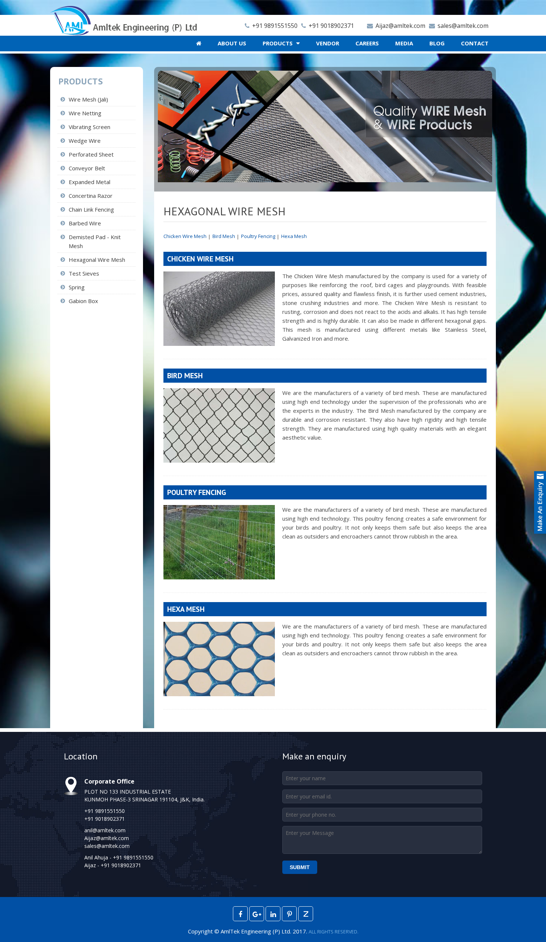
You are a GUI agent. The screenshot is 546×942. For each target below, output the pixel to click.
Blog (437, 43)
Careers (367, 43)
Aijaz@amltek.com (399, 26)
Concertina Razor (91, 195)
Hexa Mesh (294, 236)
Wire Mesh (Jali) (88, 99)
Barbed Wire (85, 223)
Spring (77, 287)
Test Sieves (84, 273)
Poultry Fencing (258, 236)
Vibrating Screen (89, 127)
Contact (474, 43)
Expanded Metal (89, 182)
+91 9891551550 (274, 26)
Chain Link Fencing (91, 209)
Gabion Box (83, 301)
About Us (232, 43)
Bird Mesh (223, 236)
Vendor (327, 43)
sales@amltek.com (462, 26)
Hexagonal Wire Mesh (97, 259)
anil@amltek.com (105, 830)
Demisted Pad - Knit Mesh (95, 241)
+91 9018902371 (330, 26)
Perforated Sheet (91, 154)
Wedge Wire (85, 140)
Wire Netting (85, 113)
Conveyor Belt (87, 168)
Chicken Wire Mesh (185, 236)
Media (404, 43)
